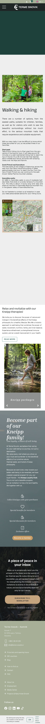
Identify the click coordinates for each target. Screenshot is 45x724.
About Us (10, 682)
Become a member (22, 538)
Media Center (12, 690)
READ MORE (9, 339)
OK (30, 720)
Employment (11, 686)
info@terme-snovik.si (15, 645)
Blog (8, 660)
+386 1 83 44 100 (14, 641)
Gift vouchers (12, 656)
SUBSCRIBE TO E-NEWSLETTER (22, 599)
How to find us (12, 666)
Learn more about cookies (37, 719)
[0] (30, 2)
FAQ (8, 674)
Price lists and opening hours (18, 652)
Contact (10, 670)
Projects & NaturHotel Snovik (18, 694)
